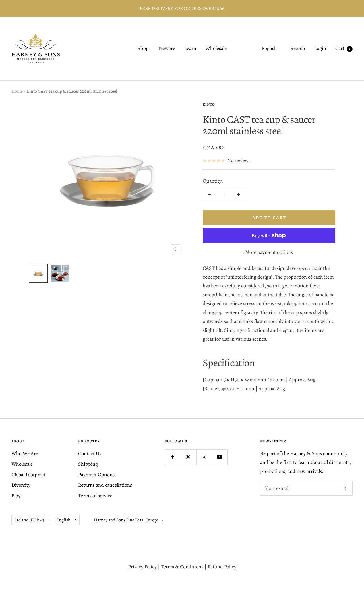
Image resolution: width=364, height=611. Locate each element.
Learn (190, 48)
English (269, 48)
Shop (143, 48)
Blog (16, 495)
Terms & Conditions (182, 566)
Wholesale (216, 48)
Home (17, 91)
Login (320, 48)
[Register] (344, 488)
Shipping (88, 464)
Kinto (209, 104)
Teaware (166, 48)
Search (298, 48)
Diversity (20, 485)
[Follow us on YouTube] (220, 457)
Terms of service (95, 495)
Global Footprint (28, 474)
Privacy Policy (142, 566)
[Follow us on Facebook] (173, 457)
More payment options (269, 252)
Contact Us (89, 453)
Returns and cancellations (105, 485)
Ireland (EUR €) (29, 520)
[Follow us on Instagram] (204, 457)
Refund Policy (222, 566)
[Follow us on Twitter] (188, 457)
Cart (342, 48)
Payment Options (96, 474)
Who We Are (24, 453)
